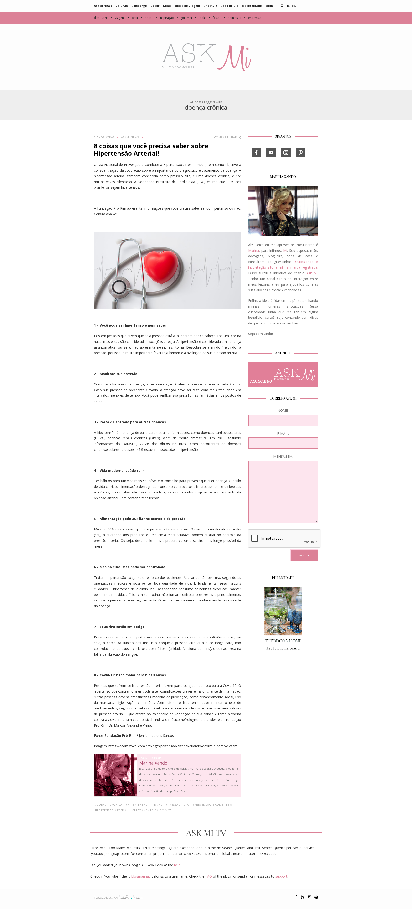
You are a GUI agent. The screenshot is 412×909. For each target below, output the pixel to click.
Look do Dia (229, 6)
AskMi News (103, 6)
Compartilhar (226, 137)
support (281, 876)
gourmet (184, 18)
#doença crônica (108, 804)
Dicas (167, 6)
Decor (155, 6)
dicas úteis (101, 18)
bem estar (232, 18)
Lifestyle (210, 6)
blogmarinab (141, 876)
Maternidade (252, 6)
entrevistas (253, 18)
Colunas (122, 6)
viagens (118, 18)
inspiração (164, 18)
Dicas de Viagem (187, 6)
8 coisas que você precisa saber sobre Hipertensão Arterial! (151, 150)
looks (200, 18)
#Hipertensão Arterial (144, 804)
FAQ (208, 876)
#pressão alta (177, 804)
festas (215, 18)
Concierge (139, 6)
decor (146, 18)
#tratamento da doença (152, 810)
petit (133, 18)
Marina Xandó (153, 763)
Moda (269, 6)
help (177, 865)
